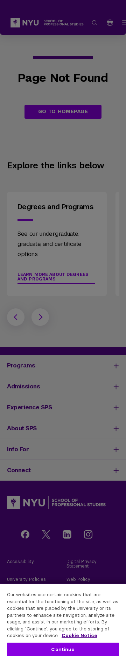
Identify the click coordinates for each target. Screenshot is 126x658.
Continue (63, 649)
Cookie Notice (79, 635)
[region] (63, 621)
